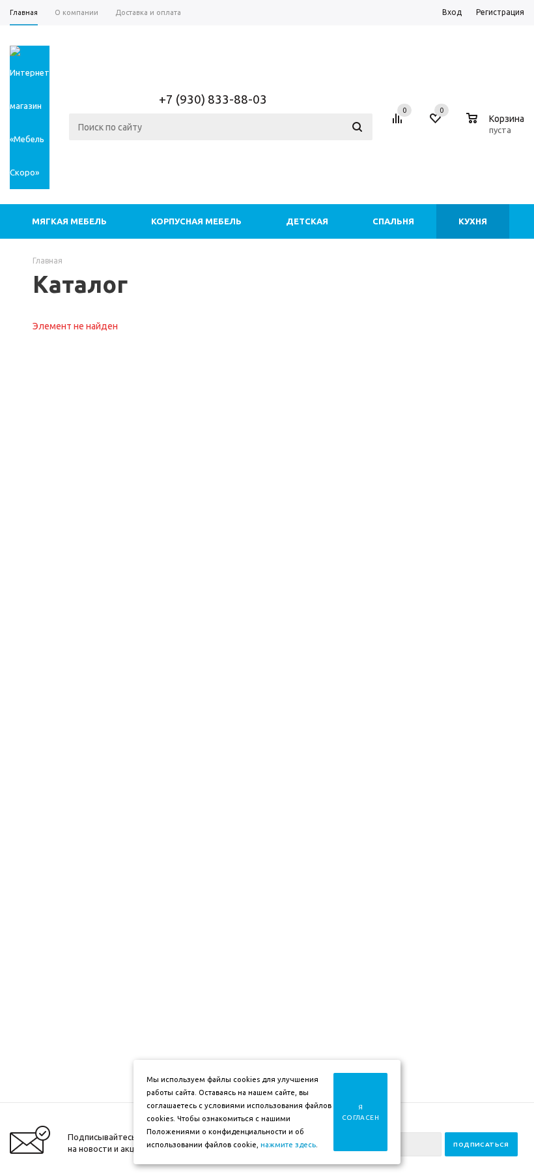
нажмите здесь (288, 1145)
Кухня (472, 221)
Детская (307, 221)
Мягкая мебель (69, 221)
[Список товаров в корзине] (497, 128)
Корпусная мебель (196, 221)
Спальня (393, 221)
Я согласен (360, 1112)
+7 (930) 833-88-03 (213, 99)
